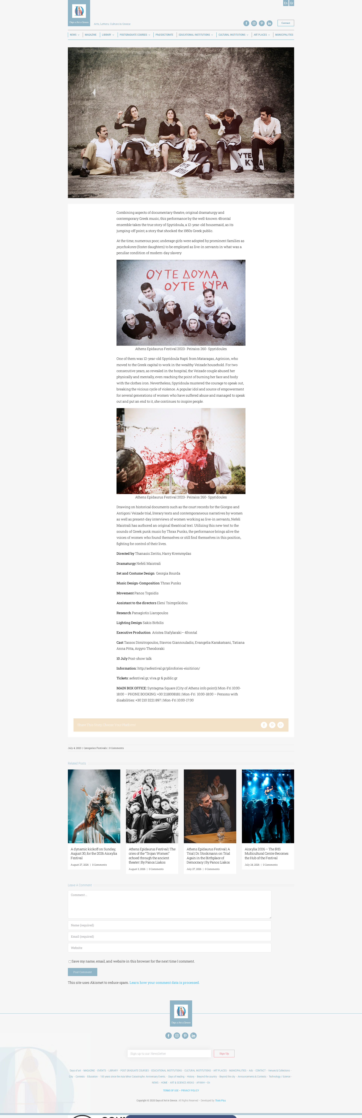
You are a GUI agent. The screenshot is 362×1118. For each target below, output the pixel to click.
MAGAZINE (89, 1070)
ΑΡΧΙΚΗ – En (203, 1082)
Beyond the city (227, 1076)
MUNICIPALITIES (237, 1070)
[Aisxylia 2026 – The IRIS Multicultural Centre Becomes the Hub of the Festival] (268, 771)
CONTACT (260, 1070)
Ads (251, 1070)
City (71, 1076)
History (190, 1076)
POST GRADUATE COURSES (134, 1070)
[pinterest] (262, 23)
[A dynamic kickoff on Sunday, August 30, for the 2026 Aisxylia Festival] (94, 771)
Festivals (102, 748)
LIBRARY (113, 1070)
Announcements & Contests (252, 1076)
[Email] (280, 725)
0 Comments (116, 748)
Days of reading (176, 1076)
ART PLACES (220, 1070)
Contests (80, 1076)
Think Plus (220, 1100)
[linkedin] (269, 23)
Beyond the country (207, 1076)
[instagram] (254, 23)
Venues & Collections (279, 1070)
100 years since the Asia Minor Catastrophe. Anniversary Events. (133, 1076)
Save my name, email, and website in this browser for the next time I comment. (133, 961)
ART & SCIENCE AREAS (182, 1082)
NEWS (155, 1082)
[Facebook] (264, 725)
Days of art (75, 1070)
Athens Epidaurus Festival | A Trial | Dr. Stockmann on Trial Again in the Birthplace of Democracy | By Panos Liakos (208, 855)
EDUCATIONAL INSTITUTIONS (166, 1070)
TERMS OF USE (171, 1090)
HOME (164, 1082)
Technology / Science (279, 1076)
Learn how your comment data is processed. (165, 982)
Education (92, 1076)
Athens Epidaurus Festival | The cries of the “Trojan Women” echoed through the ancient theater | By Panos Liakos (152, 855)
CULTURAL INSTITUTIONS (197, 1070)
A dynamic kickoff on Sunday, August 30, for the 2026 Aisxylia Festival (94, 853)
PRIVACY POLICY (190, 1090)
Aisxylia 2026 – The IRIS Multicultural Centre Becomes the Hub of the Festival (266, 853)
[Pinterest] (272, 725)
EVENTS (101, 1070)
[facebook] (246, 23)
